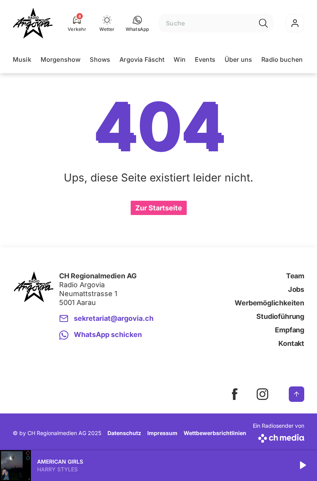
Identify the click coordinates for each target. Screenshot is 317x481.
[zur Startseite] (33, 23)
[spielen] (302, 465)
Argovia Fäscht (141, 59)
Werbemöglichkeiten (269, 303)
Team (295, 276)
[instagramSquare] (262, 394)
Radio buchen (282, 59)
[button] (137, 23)
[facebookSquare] (234, 394)
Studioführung (280, 316)
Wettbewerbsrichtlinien (215, 433)
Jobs (296, 289)
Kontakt (291, 343)
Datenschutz (124, 433)
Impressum (162, 433)
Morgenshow (61, 59)
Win (179, 59)
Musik (22, 59)
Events (205, 59)
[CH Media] (278, 436)
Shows (100, 59)
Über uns (238, 59)
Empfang (289, 330)
